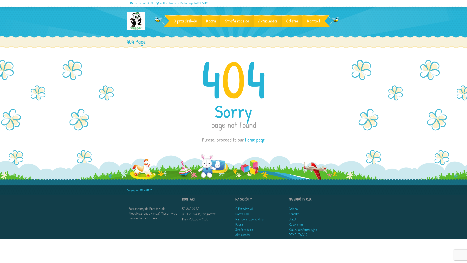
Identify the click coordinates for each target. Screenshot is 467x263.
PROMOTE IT (146, 190)
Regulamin (296, 224)
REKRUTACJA (298, 234)
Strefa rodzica (237, 21)
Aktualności (267, 21)
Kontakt (313, 21)
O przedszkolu (185, 21)
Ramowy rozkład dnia (249, 219)
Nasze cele (242, 213)
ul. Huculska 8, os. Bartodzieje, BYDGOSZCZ (184, 3)
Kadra (211, 21)
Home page (255, 139)
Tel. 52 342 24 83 (143, 3)
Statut (292, 219)
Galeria (292, 21)
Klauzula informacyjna (303, 229)
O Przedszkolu (244, 208)
